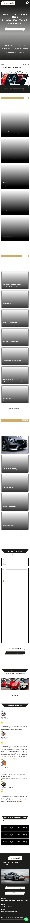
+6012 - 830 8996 (6, 906)
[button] (3, 445)
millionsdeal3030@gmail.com (9, 911)
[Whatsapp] (26, 919)
